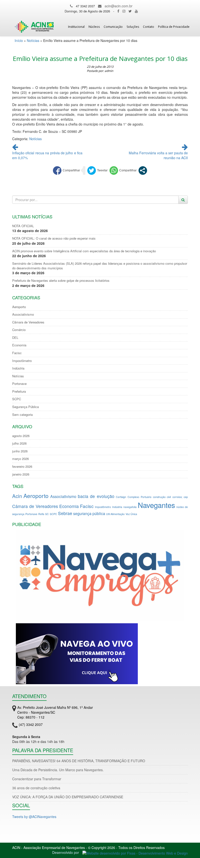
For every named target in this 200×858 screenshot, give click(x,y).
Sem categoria (22, 414)
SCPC (16, 399)
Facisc (17, 353)
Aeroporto (19, 307)
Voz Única (131, 514)
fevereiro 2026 (22, 466)
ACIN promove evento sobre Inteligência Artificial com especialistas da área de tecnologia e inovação (84, 251)
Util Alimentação (115, 514)
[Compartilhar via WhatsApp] (123, 170)
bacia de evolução (96, 496)
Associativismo (23, 314)
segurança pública (89, 513)
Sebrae (65, 513)
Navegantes (156, 505)
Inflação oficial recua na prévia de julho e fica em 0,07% (47, 155)
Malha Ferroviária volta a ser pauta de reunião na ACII (158, 155)
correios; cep (180, 497)
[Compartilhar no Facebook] (66, 170)
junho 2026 (20, 451)
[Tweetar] (97, 170)
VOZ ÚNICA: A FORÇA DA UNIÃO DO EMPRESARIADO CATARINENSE (67, 796)
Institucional (76, 27)
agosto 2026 (21, 436)
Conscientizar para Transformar (36, 778)
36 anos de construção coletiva (36, 787)
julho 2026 (19, 443)
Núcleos (94, 27)
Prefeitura (19, 391)
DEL (15, 337)
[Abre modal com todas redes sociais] (143, 170)
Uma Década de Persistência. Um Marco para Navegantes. (58, 769)
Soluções (133, 27)
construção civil (162, 497)
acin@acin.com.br (118, 5)
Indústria (18, 368)
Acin (17, 495)
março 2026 (20, 459)
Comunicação (113, 27)
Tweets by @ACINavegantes (34, 816)
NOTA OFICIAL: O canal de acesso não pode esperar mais (54, 238)
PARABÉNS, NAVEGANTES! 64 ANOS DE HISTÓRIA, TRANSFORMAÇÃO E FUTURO (78, 760)
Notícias (33, 40)
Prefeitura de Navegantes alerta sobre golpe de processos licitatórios (61, 280)
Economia (19, 345)
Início (19, 40)
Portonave (19, 383)
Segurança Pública (25, 407)
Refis (41, 514)
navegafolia (130, 507)
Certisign (121, 497)
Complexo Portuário (139, 497)
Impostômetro (22, 361)
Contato (148, 27)
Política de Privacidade (174, 27)
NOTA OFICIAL (23, 226)
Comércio (19, 330)
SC (47, 514)
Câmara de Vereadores (28, 322)
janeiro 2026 (20, 474)
